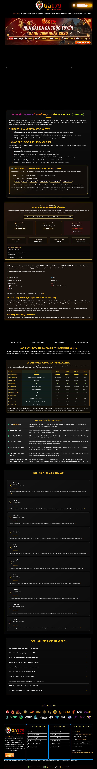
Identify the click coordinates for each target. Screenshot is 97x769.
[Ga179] (48, 5)
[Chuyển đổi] (87, 648)
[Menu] (74, 5)
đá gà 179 (16, 424)
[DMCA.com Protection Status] (9, 755)
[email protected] (82, 739)
